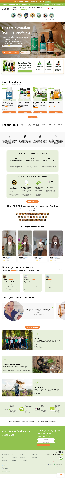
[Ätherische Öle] (26, 16)
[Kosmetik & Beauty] (45, 16)
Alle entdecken (32, 115)
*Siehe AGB (14, 194)
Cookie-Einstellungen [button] (23, 459)
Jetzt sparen (48, 1)
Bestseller (14, 7)
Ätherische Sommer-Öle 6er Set (24, 101)
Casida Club (15, 9)
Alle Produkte (22, 7)
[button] (9, 105)
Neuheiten (13, 83)
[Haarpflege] (39, 16)
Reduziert (19, 83)
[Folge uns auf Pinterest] (58, 450)
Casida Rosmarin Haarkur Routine (40, 101)
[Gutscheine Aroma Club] (52, 16)
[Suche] (57, 8)
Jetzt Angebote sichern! (32, 200)
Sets (9, 83)
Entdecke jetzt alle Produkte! (32, 325)
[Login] (60, 8)
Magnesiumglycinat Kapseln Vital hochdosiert (9, 101)
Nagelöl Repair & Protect (55, 101)
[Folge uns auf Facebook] (55, 450)
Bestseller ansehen (25, 51)
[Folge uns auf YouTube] (60, 450)
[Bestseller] (13, 16)
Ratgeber (39, 7)
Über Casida (32, 7)
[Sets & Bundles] (20, 16)
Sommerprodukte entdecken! (10, 51)
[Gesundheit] (32, 16)
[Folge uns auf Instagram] (56, 450)
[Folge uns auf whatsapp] (62, 450)
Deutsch (51, 8)
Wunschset (24, 9)
